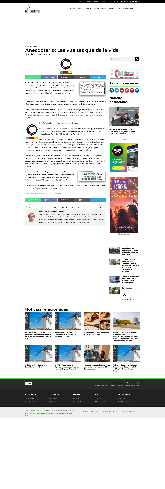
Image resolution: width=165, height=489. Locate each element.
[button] (134, 9)
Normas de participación (109, 411)
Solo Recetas (75, 399)
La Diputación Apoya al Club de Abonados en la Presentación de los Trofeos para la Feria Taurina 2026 (38, 335)
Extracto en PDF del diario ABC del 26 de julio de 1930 (43, 194)
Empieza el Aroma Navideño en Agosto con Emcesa (96, 333)
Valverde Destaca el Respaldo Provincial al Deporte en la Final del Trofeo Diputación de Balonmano (126, 368)
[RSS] (139, 2)
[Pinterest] (127, 2)
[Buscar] (137, 59)
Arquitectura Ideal (30, 401)
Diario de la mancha (133, 383)
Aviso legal (86, 411)
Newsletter (96, 1)
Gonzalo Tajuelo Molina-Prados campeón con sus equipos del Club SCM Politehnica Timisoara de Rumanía (130, 265)
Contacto (127, 385)
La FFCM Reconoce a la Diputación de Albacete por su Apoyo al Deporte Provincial (67, 367)
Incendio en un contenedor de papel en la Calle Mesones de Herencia (130, 251)
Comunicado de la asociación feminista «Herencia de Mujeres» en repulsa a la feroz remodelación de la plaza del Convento (130, 294)
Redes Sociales (53, 399)
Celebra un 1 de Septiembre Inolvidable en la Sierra (36, 366)
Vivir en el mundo (76, 401)
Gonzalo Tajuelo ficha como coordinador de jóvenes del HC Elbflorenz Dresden (123, 131)
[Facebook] (122, 2)
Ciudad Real (121, 399)
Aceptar (99, 486)
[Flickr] (136, 2)
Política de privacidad (95, 411)
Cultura (28, 47)
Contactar (109, 1)
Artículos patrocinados (101, 385)
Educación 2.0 (99, 399)
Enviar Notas (89, 1)
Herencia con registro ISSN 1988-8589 (125, 411)
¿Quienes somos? (80, 1)
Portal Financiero (100, 401)
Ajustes (123, 486)
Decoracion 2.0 (29, 399)
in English (115, 1)
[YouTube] (133, 2)
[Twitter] (124, 2)
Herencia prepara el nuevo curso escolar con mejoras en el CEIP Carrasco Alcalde (97, 367)
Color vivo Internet (40, 410)
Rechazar (112, 486)
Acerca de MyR (135, 385)
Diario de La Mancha (124, 401)
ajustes (86, 487)
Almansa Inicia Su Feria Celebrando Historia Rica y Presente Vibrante (65, 334)
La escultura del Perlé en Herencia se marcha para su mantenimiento (130, 279)
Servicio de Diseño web (116, 385)
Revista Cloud (52, 401)
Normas (103, 1)
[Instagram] (130, 2)
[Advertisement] (82, 28)
